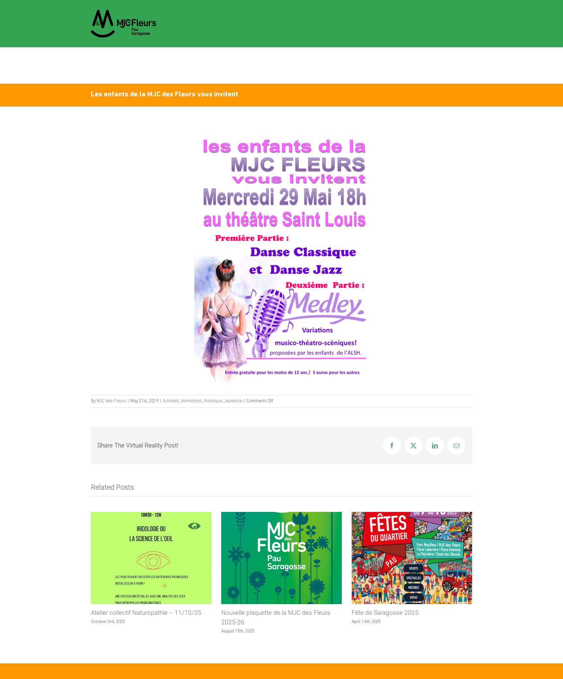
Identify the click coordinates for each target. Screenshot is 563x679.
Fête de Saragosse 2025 (385, 612)
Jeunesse (233, 401)
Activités (171, 401)
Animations (191, 401)
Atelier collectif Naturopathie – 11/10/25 (146, 612)
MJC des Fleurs (111, 401)
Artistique (213, 401)
